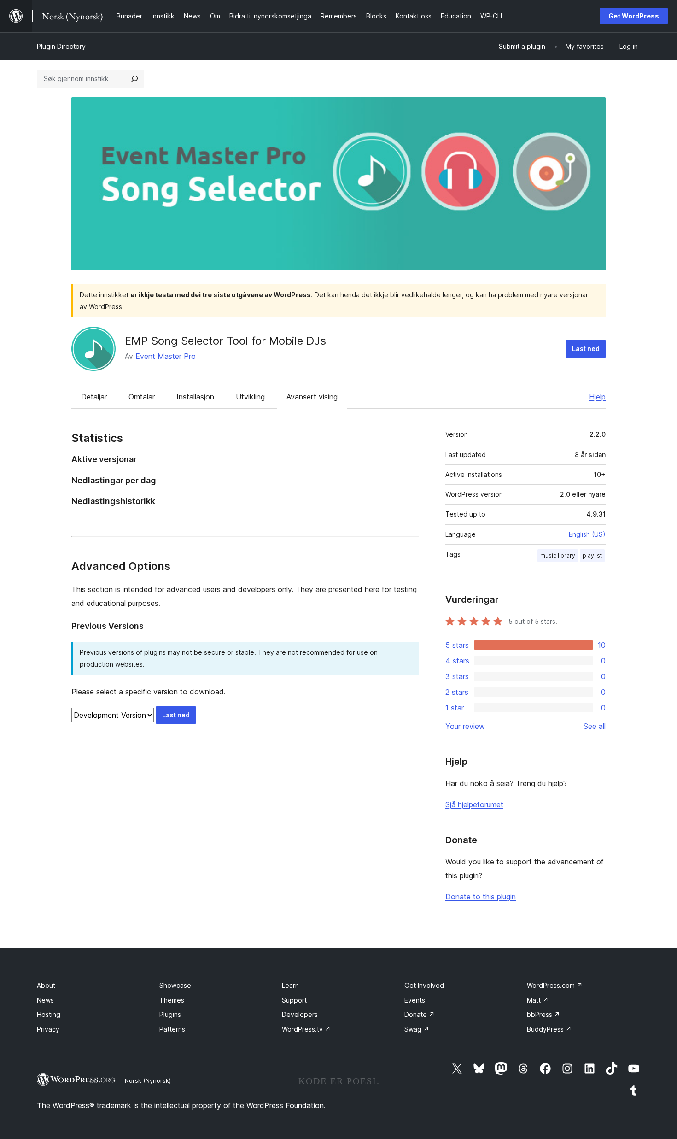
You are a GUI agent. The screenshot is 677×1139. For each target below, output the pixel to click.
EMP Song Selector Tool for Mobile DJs (225, 340)
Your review (465, 726)
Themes (171, 1000)
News (45, 1000)
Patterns (172, 1029)
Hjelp (597, 396)
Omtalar (141, 396)
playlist (592, 555)
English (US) (587, 534)
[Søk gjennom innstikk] (134, 79)
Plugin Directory (61, 46)
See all (595, 726)
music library (557, 555)
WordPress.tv (306, 1029)
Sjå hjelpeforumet (474, 804)
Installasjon (195, 396)
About (46, 985)
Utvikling (250, 396)
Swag (416, 1029)
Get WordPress (633, 16)
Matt (538, 1000)
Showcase (175, 985)
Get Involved (424, 985)
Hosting (48, 1014)
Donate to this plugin (480, 896)
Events (414, 1000)
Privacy (48, 1029)
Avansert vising (312, 396)
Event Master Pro (165, 356)
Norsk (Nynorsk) (148, 1080)
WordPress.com (555, 985)
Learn (290, 985)
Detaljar (94, 396)
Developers (300, 1014)
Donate (419, 1014)
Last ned (586, 348)
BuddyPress (549, 1029)
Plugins (170, 1014)
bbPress (543, 1014)
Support (294, 1000)
